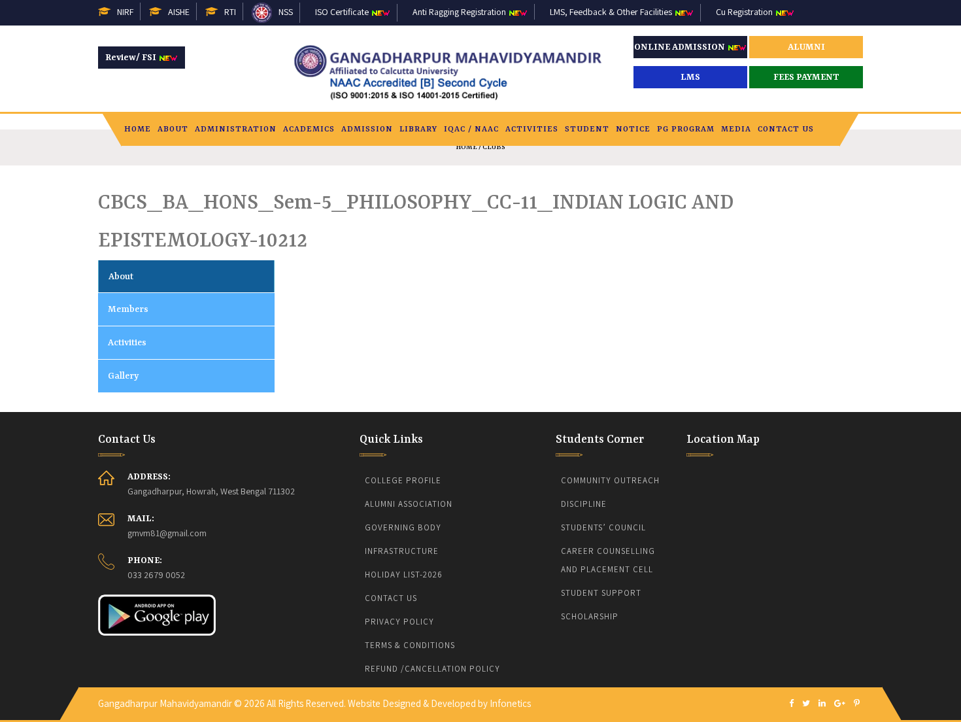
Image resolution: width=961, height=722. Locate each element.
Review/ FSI (131, 57)
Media (736, 129)
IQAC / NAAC (471, 129)
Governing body (403, 527)
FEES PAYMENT (806, 77)
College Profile (403, 480)
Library (418, 129)
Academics (309, 129)
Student (587, 129)
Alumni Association (408, 503)
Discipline (584, 503)
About (173, 129)
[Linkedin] (822, 704)
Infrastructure (402, 551)
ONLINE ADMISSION (680, 47)
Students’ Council (603, 527)
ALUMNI (806, 47)
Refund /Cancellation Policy (432, 668)
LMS (690, 77)
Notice (633, 129)
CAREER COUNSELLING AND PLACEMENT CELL (609, 560)
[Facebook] (791, 704)
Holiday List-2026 (404, 574)
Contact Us (786, 129)
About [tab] (121, 276)
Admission (367, 129)
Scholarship (589, 616)
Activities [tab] (127, 342)
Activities (531, 129)
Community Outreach (610, 480)
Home (137, 129)
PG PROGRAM (686, 129)
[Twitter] (806, 704)
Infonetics (510, 703)
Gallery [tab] (123, 376)
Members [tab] (128, 309)
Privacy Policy (399, 621)
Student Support (601, 592)
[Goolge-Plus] (840, 704)
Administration (236, 129)
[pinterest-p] (857, 704)
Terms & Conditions (410, 645)
